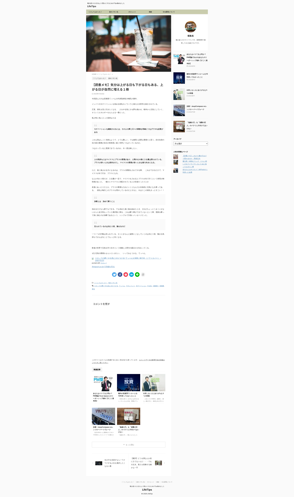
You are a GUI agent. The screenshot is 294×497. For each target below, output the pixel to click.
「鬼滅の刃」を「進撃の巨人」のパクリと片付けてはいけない (128, 429)
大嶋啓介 (156, 286)
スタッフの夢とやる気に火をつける (106, 286)
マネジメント (130, 286)
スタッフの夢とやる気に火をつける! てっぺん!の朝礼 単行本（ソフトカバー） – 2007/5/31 (128, 259)
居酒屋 (162, 286)
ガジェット (132, 12)
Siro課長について (169, 12)
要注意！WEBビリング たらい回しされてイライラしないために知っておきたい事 (195, 164)
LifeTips (92, 6)
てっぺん (122, 286)
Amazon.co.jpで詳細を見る (103, 266)
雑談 (150, 12)
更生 (93, 289)
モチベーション (141, 286)
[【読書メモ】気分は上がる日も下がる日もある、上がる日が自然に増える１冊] (131, 274)
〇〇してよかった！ (95, 12)
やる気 (149, 286)
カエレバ (104, 263)
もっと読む (130, 445)
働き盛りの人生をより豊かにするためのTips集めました (147, 486)
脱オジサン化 (113, 12)
